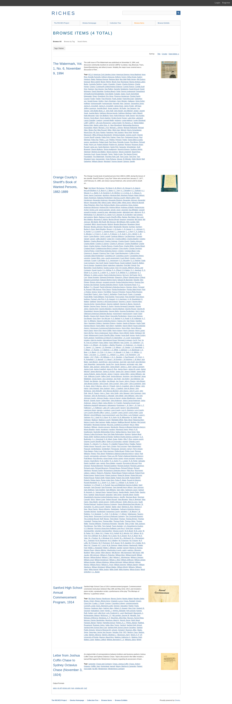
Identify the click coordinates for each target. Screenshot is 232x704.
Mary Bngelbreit (116, 125)
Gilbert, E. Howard (120, 608)
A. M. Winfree (115, 193)
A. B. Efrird (117, 188)
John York (138, 396)
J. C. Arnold (138, 345)
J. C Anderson (128, 345)
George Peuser (130, 309)
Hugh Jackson (89, 338)
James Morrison (96, 372)
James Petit (141, 372)
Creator (164, 54)
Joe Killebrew (135, 379)
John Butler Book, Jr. (97, 111)
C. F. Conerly (96, 232)
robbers (87, 473)
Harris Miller (100, 326)
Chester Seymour (135, 248)
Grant (135, 314)
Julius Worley (108, 403)
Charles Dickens (128, 84)
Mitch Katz (116, 130)
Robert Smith (100, 478)
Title (158, 54)
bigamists (130, 219)
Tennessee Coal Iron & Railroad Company (109, 516)
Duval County (97, 270)
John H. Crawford (122, 386)
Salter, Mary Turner (112, 625)
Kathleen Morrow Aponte (109, 113)
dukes (123, 94)
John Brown (140, 381)
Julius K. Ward (97, 403)
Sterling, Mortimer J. (109, 635)
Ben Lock (140, 217)
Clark (112, 253)
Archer (86, 210)
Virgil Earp (129, 528)
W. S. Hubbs (136, 543)
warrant (125, 548)
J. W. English (117, 359)
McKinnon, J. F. (106, 615)
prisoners (139, 458)
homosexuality (96, 103)
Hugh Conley (140, 335)
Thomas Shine (130, 521)
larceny (123, 408)
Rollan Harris (95, 480)
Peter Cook (98, 451)
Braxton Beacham (120, 224)
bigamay (123, 219)
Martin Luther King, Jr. (102, 125)
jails (136, 364)
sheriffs (122, 497)
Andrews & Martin (127, 207)
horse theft (125, 335)
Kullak (90, 613)
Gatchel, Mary (108, 608)
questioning (94, 142)
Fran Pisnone (106, 99)
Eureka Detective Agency (109, 285)
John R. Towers (93, 393)
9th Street (91, 599)
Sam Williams (111, 490)
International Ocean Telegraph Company (117, 340)
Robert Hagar (89, 475)
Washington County (114, 550)
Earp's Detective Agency (113, 275)
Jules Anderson (116, 400)
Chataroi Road (89, 248)
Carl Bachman (130, 236)
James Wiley (124, 374)
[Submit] (178, 13)
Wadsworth (133, 545)
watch (124, 550)
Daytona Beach (110, 91)
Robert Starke (110, 478)
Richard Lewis (89, 468)
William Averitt (131, 555)
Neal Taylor (131, 432)
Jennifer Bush (102, 108)
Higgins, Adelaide (119, 611)
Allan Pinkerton (89, 205)
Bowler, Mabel (127, 599)
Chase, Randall (129, 601)
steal (119, 507)
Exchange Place (130, 285)
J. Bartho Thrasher (115, 345)
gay (85, 101)
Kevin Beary (94, 118)
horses (132, 335)
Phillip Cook (129, 451)
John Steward (124, 393)
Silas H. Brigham (135, 499)
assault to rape (102, 212)
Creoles (132, 258)
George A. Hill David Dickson (107, 302)
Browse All (57, 42)
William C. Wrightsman (121, 557)
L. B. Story (129, 405)
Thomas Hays (97, 521)
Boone (103, 82)
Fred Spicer (139, 297)
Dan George (99, 89)
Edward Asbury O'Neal (137, 277)
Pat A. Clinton (111, 446)
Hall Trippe (131, 321)
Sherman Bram (131, 497)
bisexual (87, 82)
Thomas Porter (118, 521)
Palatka (132, 444)
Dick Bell (127, 265)
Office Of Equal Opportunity (102, 135)
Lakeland (139, 118)
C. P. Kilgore (112, 234)
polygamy (103, 456)
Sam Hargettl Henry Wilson (123, 487)
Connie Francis (128, 87)
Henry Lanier (140, 330)
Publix (124, 140)
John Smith (114, 393)
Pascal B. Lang (100, 446)
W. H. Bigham (93, 536)
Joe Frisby (117, 379)
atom (55, 688)
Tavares (140, 514)
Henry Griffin (107, 330)
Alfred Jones (126, 203)
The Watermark (98, 157)
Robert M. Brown (124, 475)
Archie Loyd (93, 210)
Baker (93, 79)
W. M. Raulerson (101, 540)
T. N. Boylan (113, 514)
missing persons (104, 427)
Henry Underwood (101, 333)
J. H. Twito (125, 352)
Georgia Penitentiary (127, 311)
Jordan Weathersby (128, 398)
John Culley (124, 384)
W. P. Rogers (93, 543)
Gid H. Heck (139, 311)
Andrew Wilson (114, 207)
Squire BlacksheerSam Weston (129, 504)
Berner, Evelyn (116, 599)
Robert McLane (136, 475)
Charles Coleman (111, 241)
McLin (132, 425)
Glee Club (132, 608)
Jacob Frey (110, 364)
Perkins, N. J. (120, 623)
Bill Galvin (138, 219)
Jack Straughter (89, 364)
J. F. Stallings (105, 350)
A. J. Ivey (117, 190)
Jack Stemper (140, 362)
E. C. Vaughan (136, 270)
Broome (125, 227)
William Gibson (97, 161)
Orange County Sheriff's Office (95, 442)
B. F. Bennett (98, 215)
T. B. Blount (132, 512)
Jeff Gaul (138, 106)
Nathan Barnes (121, 432)
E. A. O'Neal (116, 270)
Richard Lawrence (137, 466)
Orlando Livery (134, 442)
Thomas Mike (108, 521)
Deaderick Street (101, 265)
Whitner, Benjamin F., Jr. (115, 640)
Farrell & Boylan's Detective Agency (113, 287)
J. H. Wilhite (134, 352)
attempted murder (115, 212)
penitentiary (106, 449)
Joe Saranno (131, 108)
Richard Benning (97, 466)
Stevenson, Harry (123, 635)
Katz (97, 116)
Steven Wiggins (104, 509)
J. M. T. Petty (94, 357)
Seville (136, 495)
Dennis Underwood (128, 91)
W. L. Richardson (138, 538)
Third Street (114, 519)
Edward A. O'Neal (121, 277)
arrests (113, 210)
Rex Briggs (134, 142)
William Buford (95, 557)
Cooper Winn (95, 258)
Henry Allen (126, 328)
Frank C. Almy (98, 294)
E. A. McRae (107, 270)
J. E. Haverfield (136, 347)
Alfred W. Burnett (138, 203)
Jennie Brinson (116, 376)
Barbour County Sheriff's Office (110, 217)
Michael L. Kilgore (116, 128)
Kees (111, 116)
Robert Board (117, 473)
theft (101, 519)
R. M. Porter (133, 461)
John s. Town (105, 393)
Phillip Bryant (119, 451)
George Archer (89, 304)
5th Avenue (100, 188)
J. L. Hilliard (111, 355)
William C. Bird (107, 557)
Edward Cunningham (91, 280)
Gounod (87, 611)
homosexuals (107, 103)
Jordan (136, 111)
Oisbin (120, 439)
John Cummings (135, 384)
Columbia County (122, 256)
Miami (95, 128)
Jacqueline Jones (137, 103)
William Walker (111, 567)
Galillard (93, 302)
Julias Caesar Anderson (131, 400)
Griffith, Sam (95, 666)
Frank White (88, 297)
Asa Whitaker (133, 210)
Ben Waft (123, 79)
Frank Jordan (117, 99)
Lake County (115, 408)
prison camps (118, 458)
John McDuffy (97, 391)
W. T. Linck (102, 545)
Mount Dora (88, 132)
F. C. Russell (94, 287)
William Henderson (101, 560)
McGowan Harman (99, 425)
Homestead (105, 666)
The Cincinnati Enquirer (134, 516)
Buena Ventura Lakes (137, 82)
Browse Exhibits (163, 23)
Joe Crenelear (107, 379)
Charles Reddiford (131, 244)
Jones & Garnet (115, 398)
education (124, 606)
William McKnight (116, 562)
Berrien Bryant (114, 219)
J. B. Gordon (103, 345)
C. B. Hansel (126, 229)
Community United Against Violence (109, 87)
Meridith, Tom (135, 615)
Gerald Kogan (92, 101)
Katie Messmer (89, 116)
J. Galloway (123, 350)
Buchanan (125, 82)
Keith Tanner (130, 116)
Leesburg (106, 410)
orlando (98, 137)
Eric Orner (109, 96)
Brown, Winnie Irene (102, 601)
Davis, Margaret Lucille (104, 606)
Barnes (99, 599)
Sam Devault (96, 487)
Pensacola (115, 449)
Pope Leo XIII (112, 456)
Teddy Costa (118, 154)
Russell (86, 147)
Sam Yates (120, 490)
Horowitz (116, 103)
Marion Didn (88, 125)
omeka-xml (79, 688)
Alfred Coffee (116, 203)
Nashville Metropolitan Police (104, 432)
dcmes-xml (66, 688)
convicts (87, 258)
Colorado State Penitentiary (94, 256)
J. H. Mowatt (116, 352)
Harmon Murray (89, 326)
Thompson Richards (109, 524)
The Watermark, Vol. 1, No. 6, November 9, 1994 (67, 68)
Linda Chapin (117, 123)
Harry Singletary (110, 101)
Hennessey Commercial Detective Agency (105, 328)
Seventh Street (127, 495)
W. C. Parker (104, 533)
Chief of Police (89, 251)
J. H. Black (92, 352)
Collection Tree (115, 23)
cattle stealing (101, 239)
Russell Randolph (90, 483)
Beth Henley (131, 79)
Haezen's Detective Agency (107, 321)
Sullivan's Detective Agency (130, 509)
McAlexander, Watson (92, 615)
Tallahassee (132, 514)
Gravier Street (104, 316)
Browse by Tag (69, 42)
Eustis (121, 285)
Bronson (87, 227)
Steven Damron (112, 152)
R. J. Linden (123, 461)
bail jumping (88, 217)
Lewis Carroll (123, 413)
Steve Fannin (93, 509)
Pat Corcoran (122, 446)
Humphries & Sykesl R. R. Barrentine (108, 338)
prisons (86, 461)
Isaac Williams (114, 343)
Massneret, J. (138, 613)
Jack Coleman (113, 362)
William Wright (122, 567)
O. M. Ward (108, 439)
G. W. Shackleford (134, 299)
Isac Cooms (124, 343)
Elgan (95, 96)
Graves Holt (94, 316)
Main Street (128, 420)
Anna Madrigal (135, 74)
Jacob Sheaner (120, 364)
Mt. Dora (96, 132)
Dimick (133, 265)
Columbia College (118, 603)
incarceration (135, 338)
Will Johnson (94, 555)
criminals (87, 260)
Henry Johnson (128, 330)
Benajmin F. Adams (101, 219)
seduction (109, 495)
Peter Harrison (108, 451)
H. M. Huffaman (135, 318)
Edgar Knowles (93, 277)
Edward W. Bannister (125, 280)
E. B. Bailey (126, 270)
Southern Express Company (107, 504)
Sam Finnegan (106, 487)
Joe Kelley (126, 379)
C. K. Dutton (138, 232)
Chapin (118, 84)
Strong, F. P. (135, 635)
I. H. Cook (126, 338)
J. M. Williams (104, 357)
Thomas (122, 519)
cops (103, 258)
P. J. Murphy (94, 444)
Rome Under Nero (107, 480)
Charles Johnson (136, 241)
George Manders (105, 309)
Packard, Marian (90, 623)
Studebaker (115, 509)
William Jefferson (127, 560)
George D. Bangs (126, 304)
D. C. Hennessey (112, 260)
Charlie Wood (140, 246)
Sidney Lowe (100, 499)
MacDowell (128, 613)
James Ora (120, 372)
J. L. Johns (120, 355)
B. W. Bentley (128, 215)
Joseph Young (95, 400)
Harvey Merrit (127, 326)
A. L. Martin (94, 193)
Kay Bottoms (104, 116)
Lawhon (99, 120)
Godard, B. (140, 608)
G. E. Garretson (121, 299)
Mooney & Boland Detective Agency (132, 427)
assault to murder (90, 212)
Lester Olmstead (139, 120)
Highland (138, 333)
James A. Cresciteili (91, 106)
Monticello (114, 427)
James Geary (123, 369)
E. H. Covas (93, 273)
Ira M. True (137, 340)
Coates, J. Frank (98, 603)
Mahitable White (117, 420)
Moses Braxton (89, 429)
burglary (139, 227)
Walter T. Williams (109, 548)
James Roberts (89, 374)
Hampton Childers (95, 323)
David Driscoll (134, 89)
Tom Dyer (132, 157)
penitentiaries (96, 449)
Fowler (98, 99)
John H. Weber (135, 386)
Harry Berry (110, 326)
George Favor (95, 306)
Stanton (108, 507)
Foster (92, 99)
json (72, 688)
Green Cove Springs (135, 316)
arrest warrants (104, 210)
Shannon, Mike (130, 630)
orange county (131, 135)
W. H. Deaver (122, 536)
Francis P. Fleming (118, 292)
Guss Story (97, 318)
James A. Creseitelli (106, 106)
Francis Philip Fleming (134, 292)
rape (97, 463)
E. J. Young (111, 273)
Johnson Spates (102, 398)
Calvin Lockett (105, 236)
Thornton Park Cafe (112, 157)
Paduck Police (123, 444)
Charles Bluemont (97, 241)
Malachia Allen (138, 420)
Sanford (91, 495)
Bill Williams (121, 222)
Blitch (94, 224)
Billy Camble (131, 222)
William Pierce (95, 565)
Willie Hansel (93, 569)
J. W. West (137, 359)
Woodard (107, 161)
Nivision (128, 434)
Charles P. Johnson (117, 244)
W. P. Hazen (133, 540)
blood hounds (102, 224)
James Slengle (101, 374)
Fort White (107, 292)
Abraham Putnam (127, 195)
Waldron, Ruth (136, 637)
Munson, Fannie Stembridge (94, 620)
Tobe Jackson (140, 524)
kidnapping (112, 405)
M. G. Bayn (104, 417)
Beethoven (106, 599)
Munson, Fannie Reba (135, 618)
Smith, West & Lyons (130, 502)
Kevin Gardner (105, 118)
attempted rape (128, 212)
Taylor (110, 154)
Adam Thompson (90, 198)
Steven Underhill (125, 152)
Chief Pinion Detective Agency (106, 251)
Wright (139, 640)
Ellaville (136, 280)
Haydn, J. (108, 611)
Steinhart (87, 152)
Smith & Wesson (116, 502)
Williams (131, 567)
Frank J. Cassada (134, 294)
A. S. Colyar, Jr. (126, 193)
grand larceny (127, 314)
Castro (105, 84)
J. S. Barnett (98, 359)
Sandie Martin (124, 492)
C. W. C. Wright (131, 234)
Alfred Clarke (106, 203)
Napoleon (110, 132)
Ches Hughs (123, 248)
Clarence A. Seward (91, 253)
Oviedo (86, 444)
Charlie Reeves (107, 246)
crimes (138, 258)
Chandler (111, 84)
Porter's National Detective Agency (130, 456)
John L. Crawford (117, 388)
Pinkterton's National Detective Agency (120, 454)
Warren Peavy (89, 550)
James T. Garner (113, 374)
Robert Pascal (89, 478)
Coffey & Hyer (134, 253)
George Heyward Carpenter (124, 306)
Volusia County (118, 531)
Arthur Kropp (131, 77)
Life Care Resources (103, 123)
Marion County (89, 422)
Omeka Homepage (89, 23)
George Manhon (118, 309)
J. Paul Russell (128, 357)
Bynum (109, 229)
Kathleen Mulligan (125, 113)
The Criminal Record (91, 519)
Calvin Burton (94, 236)
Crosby (94, 260)
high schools (131, 611)
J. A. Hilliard (93, 345)
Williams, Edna (130, 640)
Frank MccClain (128, 99)
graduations (95, 611)
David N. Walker (138, 263)
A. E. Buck (101, 190)
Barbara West (114, 79)
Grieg (102, 611)
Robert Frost (139, 473)
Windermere (102, 669)
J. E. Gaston (126, 347)
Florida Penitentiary (119, 289)
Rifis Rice (130, 470)
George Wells (114, 311)
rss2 (85, 688)
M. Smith (134, 417)
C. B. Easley (117, 229)
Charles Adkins (120, 239)
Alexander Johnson (130, 200)
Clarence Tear (104, 253)
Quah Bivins (94, 461)
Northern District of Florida (103, 437)
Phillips (112, 140)
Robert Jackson (111, 475)
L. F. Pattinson (97, 408)
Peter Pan (95, 140)
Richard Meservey (101, 468)
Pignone (118, 140)
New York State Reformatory (114, 434)
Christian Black (130, 251)
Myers (131, 429)
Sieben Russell (111, 499)
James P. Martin (130, 372)
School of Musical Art (103, 630)
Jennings (126, 376)
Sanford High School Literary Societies (122, 628)
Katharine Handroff (91, 405)
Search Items (82, 42)
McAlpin (134, 422)
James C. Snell (125, 367)
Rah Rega (113, 142)
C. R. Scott (121, 234)
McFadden (88, 425)
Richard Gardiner (110, 466)
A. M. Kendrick (104, 193)
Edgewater (88, 96)
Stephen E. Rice (127, 507)
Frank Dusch (122, 294)
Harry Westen (122, 101)
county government (112, 258)
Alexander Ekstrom (115, 200)
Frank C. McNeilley (110, 294)
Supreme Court (89, 154)
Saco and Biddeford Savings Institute (124, 485)
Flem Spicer (106, 289)
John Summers (135, 393)
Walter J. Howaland (95, 548)
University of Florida (91, 637)
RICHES (64, 13)
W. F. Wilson (134, 533)
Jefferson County (94, 376)
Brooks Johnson (97, 227)
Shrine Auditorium (110, 149)
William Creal (89, 560)
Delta (118, 91)
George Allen (137, 302)
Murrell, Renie (125, 620)
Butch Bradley (101, 229)
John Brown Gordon (91, 384)
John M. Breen (129, 388)
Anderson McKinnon (91, 207)
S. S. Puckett (105, 485)
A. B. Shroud (125, 188)
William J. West (114, 560)
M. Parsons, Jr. (127, 123)
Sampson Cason (131, 490)
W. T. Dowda (92, 545)
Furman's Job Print (97, 299)
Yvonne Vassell (116, 161)
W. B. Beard (129, 531)
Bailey (96, 217)
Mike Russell (102, 130)
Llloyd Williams (95, 415)
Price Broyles (98, 458)
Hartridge (118, 326)
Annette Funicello (94, 77)
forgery (100, 292)
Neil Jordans (119, 132)
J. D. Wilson (116, 347)
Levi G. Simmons (127, 410)
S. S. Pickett (96, 485)
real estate (88, 669)
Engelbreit (101, 96)
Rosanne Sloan (137, 144)
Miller (110, 130)
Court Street (124, 258)
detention (119, 265)
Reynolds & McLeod (130, 463)
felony (135, 287)
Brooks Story (108, 227)
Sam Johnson (138, 487)
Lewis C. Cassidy (111, 413)
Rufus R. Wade (120, 480)
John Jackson (105, 388)
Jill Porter (122, 108)
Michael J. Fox (103, 128)
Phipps (93, 454)
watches (130, 550)
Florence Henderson (121, 96)
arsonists (124, 210)
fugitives (87, 299)
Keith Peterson (119, 116)
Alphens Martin (109, 205)
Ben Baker (132, 217)
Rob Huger (139, 470)
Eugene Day (139, 282)
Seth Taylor (117, 495)
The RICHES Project (61, 23)
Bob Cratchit (95, 82)
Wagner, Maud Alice (106, 637)
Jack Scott (131, 362)
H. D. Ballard (115, 318)
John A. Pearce (129, 381)
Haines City (121, 321)
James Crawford (100, 369)
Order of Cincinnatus (114, 442)
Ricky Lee (92, 144)
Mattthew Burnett (124, 422)
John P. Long (134, 391)
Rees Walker (110, 463)
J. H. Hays (108, 352)
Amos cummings (122, 205)
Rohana (128, 144)
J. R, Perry (138, 357)
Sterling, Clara (132, 632)
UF (141, 635)
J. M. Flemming (130, 355)
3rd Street (92, 188)
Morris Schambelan (134, 130)
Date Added (173, 54)
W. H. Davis (112, 536)
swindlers (124, 512)
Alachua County (119, 198)
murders (112, 429)
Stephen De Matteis (98, 152)
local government (108, 415)
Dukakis (117, 94)
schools (114, 630)
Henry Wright (124, 333)
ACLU (90, 74)
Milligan (94, 427)
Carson (92, 239)
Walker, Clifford (100, 640)
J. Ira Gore (92, 355)
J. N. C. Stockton (116, 357)
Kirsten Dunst (116, 118)
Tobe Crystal (129, 524)
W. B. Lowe (138, 531)
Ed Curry (126, 275)
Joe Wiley (102, 381)
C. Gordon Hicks (108, 232)
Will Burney (116, 553)
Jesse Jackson (113, 108)
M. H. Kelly (113, 417)
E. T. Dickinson (131, 273)
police (137, 454)
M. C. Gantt (95, 417)
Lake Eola (131, 118)
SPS (124, 632)
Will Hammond (126, 553)
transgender (100, 159)
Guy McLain (106, 318)
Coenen (108, 603)
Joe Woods (111, 381)
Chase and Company (104, 664)
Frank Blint (88, 294)
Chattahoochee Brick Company (106, 248)
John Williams (129, 396)
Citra (138, 251)
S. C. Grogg (102, 483)
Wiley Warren (106, 553)
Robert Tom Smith (122, 478)
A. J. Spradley (126, 190)
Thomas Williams (95, 524)
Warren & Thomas (135, 548)
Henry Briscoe (136, 328)
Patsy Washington (134, 446)
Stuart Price (136, 152)
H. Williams (92, 321)
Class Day (87, 603)
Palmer (113, 137)
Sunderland (101, 512)
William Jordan (139, 560)
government (117, 314)
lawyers (100, 410)
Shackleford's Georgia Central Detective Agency (101, 497)
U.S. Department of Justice (133, 526)
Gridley (101, 101)
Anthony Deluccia (107, 77)
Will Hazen (136, 553)
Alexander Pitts (95, 203)
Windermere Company (116, 669)
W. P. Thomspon (104, 543)
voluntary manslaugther (103, 531)
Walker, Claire (89, 640)
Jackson (127, 103)
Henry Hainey (117, 330)
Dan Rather (109, 89)
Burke (86, 84)
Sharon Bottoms (97, 149)
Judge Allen (105, 400)
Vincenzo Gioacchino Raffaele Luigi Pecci (109, 528)
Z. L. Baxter (96, 572)
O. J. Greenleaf (97, 439)
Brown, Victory (89, 601)
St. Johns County (98, 507)
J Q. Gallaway (135, 343)
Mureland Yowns (122, 429)
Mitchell (123, 130)
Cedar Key (111, 239)
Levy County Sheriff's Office (94, 413)
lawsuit (112, 666)
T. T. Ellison (123, 514)
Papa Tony (120, 137)
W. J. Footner (93, 538)
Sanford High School (134, 625)
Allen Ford (99, 205)
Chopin (138, 601)
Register (226, 3)
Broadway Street (134, 224)
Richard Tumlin (97, 470)
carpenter (91, 664)
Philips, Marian (131, 623)
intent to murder (96, 340)
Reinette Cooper (123, 142)
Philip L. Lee (103, 140)
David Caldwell (125, 263)
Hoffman (87, 103)
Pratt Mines (88, 458)
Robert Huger (100, 475)
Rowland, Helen (99, 625)
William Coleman (137, 557)
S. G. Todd (111, 483)
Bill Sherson (111, 222)
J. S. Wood (108, 359)
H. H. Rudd (125, 318)
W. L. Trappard (89, 540)
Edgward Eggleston (107, 277)
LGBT (86, 123)
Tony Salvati (106, 526)
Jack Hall (123, 362)
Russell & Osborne (134, 480)
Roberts (87, 480)
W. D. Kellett (114, 533)
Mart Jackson (100, 422)
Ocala (115, 439)
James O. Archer (109, 372)
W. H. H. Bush (133, 536)
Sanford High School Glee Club (95, 628)
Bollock (110, 224)
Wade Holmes (123, 545)
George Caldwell (113, 304)
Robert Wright (135, 478)
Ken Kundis (140, 116)
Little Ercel (101, 613)
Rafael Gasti (103, 142)
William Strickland (98, 567)
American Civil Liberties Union (104, 74)
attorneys (137, 212)
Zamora (126, 161)
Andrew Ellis (104, 207)
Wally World (136, 159)
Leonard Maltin (108, 120)
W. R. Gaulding (126, 543)
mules (98, 429)
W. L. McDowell (125, 538)
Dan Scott (99, 263)
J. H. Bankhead (133, 350)
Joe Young (120, 381)
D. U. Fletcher (136, 260)
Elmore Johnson (96, 282)
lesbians (118, 120)
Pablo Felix (106, 137)
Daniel (106, 263)
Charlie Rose (118, 246)
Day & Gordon (89, 265)
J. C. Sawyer (96, 347)
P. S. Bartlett (113, 444)
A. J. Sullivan (136, 190)
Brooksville (118, 227)
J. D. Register (106, 347)
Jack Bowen (93, 362)
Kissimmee (121, 405)
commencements (132, 603)
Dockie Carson (109, 268)
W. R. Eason (115, 543)
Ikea (121, 103)
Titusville (121, 524)
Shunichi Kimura (123, 149)
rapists (102, 463)
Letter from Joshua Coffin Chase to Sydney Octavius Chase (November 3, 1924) (67, 665)
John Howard (94, 388)
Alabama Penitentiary (105, 198)
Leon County (116, 410)
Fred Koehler (110, 297)
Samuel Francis (112, 492)
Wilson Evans (135, 569)
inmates (87, 340)
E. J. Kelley (102, 273)
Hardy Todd (140, 323)
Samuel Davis (100, 492)
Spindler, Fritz (117, 632)
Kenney (87, 118)
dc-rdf (59, 688)
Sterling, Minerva (95, 635)
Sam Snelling (100, 490)
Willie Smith (114, 569)
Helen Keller (140, 101)
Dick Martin (109, 94)
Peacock (87, 449)
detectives (111, 265)
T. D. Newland (96, 514)
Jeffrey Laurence (90, 108)
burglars (132, 227)
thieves (106, 519)
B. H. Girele (107, 215)
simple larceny (104, 502)
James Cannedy (138, 367)
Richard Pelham (127, 468)
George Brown (100, 304)
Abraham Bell (115, 195)
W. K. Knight (114, 538)
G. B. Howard (110, 299)
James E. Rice (112, 369)
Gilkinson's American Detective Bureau (98, 314)
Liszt (95, 613)
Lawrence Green (90, 410)
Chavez (92, 87)
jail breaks (130, 364)
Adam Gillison (139, 195)
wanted (119, 548)
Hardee (119, 323)
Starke (114, 507)
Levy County (139, 410)
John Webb (119, 396)
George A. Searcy (125, 302)
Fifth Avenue (96, 289)
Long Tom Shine (122, 415)
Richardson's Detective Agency (115, 470)
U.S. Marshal (88, 528)
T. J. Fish (105, 514)
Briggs (108, 82)
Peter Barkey (88, 451)
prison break (108, 458)
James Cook (88, 369)
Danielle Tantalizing (121, 89)
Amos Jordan (133, 205)
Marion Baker (139, 123)
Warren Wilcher (100, 550)
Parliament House (131, 137)
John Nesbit (118, 111)
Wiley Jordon (95, 553)
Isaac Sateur (103, 343)
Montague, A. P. (104, 618)
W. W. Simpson (112, 545)
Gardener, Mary (96, 608)
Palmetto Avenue (109, 623)
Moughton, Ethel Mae (118, 618)
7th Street (108, 188)
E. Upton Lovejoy (97, 275)
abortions (106, 195)
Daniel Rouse (114, 263)
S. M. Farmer (129, 483)
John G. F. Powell (109, 386)
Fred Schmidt (130, 297)
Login (217, 3)
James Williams (136, 374)
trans (93, 159)
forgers (94, 292)
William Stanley (132, 565)
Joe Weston (94, 381)
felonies (129, 287)
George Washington (100, 311)
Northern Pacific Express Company (126, 437)
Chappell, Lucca (117, 601)
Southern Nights (136, 149)
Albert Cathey (131, 198)
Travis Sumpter (117, 526)
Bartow (124, 217)
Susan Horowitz (101, 154)
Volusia (119, 159)
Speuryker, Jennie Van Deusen (100, 632)
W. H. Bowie (103, 536)
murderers (104, 429)
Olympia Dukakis (119, 135)
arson (118, 210)
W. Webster (127, 159)
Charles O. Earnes (102, 244)
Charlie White (129, 246)
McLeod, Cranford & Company (118, 425)
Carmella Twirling (95, 84)
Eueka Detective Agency (125, 282)
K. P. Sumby (118, 403)
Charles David (123, 241)
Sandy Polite (134, 492)
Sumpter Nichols (90, 512)
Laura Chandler (89, 120)
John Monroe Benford (111, 391)
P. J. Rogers (103, 444)
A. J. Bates (109, 190)
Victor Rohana (111, 159)
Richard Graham (123, 466)
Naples (103, 132)
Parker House (89, 446)
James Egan (118, 106)
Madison (95, 420)
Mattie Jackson (111, 422)
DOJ (117, 268)
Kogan (124, 118)
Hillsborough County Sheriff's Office (101, 335)
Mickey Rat (92, 130)
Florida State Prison (134, 289)
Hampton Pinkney (109, 323)
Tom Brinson (88, 526)
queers (86, 142)
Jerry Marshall (135, 376)
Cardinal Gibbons (117, 236)
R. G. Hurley (114, 461)
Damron (91, 89)
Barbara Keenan (102, 79)
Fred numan (119, 297)
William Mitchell (128, 562)
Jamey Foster (129, 106)
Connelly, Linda (89, 606)
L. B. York (137, 405)
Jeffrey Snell (105, 376)
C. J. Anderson (120, 232)
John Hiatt (109, 111)
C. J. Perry (129, 232)
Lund (122, 613)
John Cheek (103, 384)
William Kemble (89, 562)
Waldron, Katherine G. (123, 637)
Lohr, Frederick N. (112, 613)
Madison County (105, 420)
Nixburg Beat (136, 434)
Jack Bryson (103, 362)
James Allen (104, 367)
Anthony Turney (120, 77)
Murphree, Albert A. (112, 620)
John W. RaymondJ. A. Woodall (103, 396)
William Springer (120, 565)
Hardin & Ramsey (129, 323)
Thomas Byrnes (131, 519)
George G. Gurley (107, 306)
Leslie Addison (127, 120)
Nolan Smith (88, 437)
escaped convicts (109, 282)
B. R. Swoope (117, 215)
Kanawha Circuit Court (131, 403)
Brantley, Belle (139, 599)
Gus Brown (88, 318)
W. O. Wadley (113, 540)
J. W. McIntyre (127, 359)
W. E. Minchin (124, 533)
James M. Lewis (134, 369)
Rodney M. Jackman (116, 144)
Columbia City (110, 256)
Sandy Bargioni (103, 147)
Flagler (131, 606)
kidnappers (103, 405)
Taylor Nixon (88, 516)
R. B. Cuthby (104, 461)
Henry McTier (89, 333)
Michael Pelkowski (130, 128)
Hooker (118, 335)
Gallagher (138, 99)
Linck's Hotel (133, 413)
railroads (141, 461)
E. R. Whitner (121, 273)
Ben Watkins (88, 219)
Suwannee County (113, 512)
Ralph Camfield (89, 463)
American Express (123, 74)
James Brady (115, 367)
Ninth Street (135, 620)
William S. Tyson (107, 565)
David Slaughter (98, 91)
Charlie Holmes (94, 246)
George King (93, 309)
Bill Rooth (102, 222)
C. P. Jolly (103, 234)
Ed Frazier (133, 275)
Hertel (132, 333)
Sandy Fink (114, 147)
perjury (129, 449)
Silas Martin (93, 502)
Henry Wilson (114, 333)
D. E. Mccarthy (124, 260)
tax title (94, 669)
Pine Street (101, 454)
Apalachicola (139, 207)
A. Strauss (135, 193)
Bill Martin (94, 222)
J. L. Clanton (101, 355)
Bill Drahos (141, 79)
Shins (93, 499)
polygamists (94, 456)
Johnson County (90, 398)
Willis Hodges (124, 569)
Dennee (117, 606)
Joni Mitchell (128, 111)
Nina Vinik (128, 132)
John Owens (123, 391)
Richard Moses (114, 468)
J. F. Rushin (95, 350)
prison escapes (129, 458)
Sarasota (122, 147)
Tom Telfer (97, 526)
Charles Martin (89, 244)
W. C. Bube (95, 533)
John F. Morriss (96, 386)
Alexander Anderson (100, 200)
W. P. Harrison (124, 540)
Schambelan (131, 147)
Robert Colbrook (128, 473)
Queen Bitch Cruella (135, 140)
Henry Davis (88, 330)
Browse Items (139, 23)
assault (141, 210)
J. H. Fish (100, 352)
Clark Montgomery (121, 253)
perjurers (123, 449)
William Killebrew (102, 562)
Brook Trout (116, 82)
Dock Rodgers (97, 268)
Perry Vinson (137, 449)
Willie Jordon (104, 569)
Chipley (121, 251)
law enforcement (133, 408)
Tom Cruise (124, 157)
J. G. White (114, 350)
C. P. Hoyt (96, 234)
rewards (119, 463)
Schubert (121, 630)
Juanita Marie (94, 113)
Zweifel (132, 161)
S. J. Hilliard (119, 483)
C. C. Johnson (137, 229)
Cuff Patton (101, 260)
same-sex (93, 147)
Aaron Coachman (95, 195)
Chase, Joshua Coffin (120, 664)
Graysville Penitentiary (118, 316)
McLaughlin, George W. (120, 615)
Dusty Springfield (132, 94)
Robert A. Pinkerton (104, 473)
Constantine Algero (137, 256)
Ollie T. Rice (127, 439)
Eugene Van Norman (91, 285)
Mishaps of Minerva (91, 618)
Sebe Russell (100, 495)
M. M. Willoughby (123, 417)
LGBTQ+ (92, 123)
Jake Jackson (95, 367)
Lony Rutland (133, 415)
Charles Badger (133, 239)
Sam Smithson (89, 490)
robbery (93, 473)
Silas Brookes (123, 499)
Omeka (177, 700)
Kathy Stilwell (137, 113)
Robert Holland (102, 144)
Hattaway (131, 101)
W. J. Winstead (104, 538)
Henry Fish (98, 330)
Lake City (106, 408)
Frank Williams (98, 297)
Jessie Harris (97, 379)
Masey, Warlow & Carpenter (126, 666)
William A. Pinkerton (107, 555)
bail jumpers (138, 215)
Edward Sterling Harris (108, 280)
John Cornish (114, 384)
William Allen (120, 555)
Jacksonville (100, 364)
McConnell (141, 422)
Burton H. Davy (89, 229)
